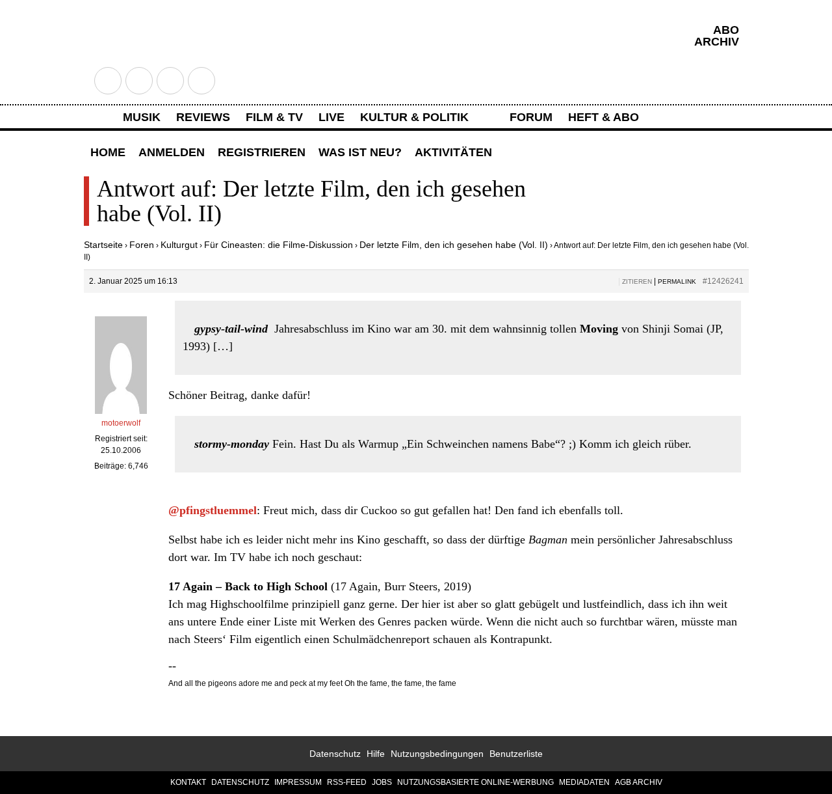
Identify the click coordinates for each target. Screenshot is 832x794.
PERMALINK (677, 281)
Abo (726, 30)
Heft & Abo (603, 117)
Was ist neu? (360, 152)
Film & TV (274, 117)
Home (107, 152)
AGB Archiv (638, 782)
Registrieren (262, 152)
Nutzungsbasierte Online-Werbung (475, 782)
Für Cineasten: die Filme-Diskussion (278, 245)
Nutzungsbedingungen (437, 753)
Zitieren (637, 281)
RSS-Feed (347, 782)
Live (331, 117)
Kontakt (188, 782)
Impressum (298, 782)
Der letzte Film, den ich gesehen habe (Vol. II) (453, 245)
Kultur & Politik (414, 117)
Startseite (103, 245)
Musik (142, 117)
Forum (531, 117)
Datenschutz (335, 753)
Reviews (203, 117)
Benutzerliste (516, 753)
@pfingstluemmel (212, 510)
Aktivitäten (453, 152)
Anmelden (171, 152)
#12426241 (723, 281)
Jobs (382, 782)
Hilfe (376, 753)
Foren (141, 245)
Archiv (716, 42)
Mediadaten (584, 782)
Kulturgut (179, 245)
